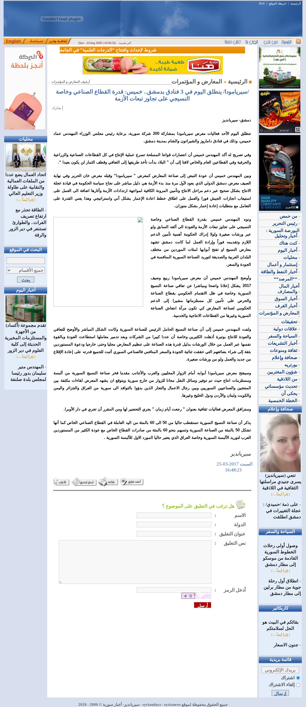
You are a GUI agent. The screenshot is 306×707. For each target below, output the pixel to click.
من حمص (289, 216)
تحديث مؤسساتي (282, 386)
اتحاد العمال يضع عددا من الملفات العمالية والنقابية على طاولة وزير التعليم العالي (25, 184)
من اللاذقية (288, 379)
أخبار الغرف (287, 305)
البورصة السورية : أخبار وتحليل (282, 233)
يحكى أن (290, 393)
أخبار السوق (287, 298)
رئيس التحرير (286, 223)
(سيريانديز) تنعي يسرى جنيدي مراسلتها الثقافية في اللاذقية (280, 481)
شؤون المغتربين (283, 371)
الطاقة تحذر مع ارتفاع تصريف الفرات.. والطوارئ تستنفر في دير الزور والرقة (27, 222)
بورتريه (291, 364)
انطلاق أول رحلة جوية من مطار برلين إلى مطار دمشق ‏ (282, 587)
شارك (56, 108)
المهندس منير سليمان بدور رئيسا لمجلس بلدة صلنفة (28, 373)
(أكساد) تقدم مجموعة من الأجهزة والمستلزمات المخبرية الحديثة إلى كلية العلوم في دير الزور (26, 338)
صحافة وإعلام (285, 357)
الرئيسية (295, 3)
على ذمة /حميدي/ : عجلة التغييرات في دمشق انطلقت (282, 510)
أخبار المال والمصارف (288, 289)
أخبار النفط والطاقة (280, 271)
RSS (262, 3)
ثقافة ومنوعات (284, 350)
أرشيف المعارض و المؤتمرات (70, 81)
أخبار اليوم (288, 250)
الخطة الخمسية (283, 400)
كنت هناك (289, 243)
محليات (291, 257)
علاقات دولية (286, 328)
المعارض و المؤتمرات (279, 313)
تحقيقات (290, 321)
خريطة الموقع (277, 3)
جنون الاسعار (286, 644)
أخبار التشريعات (283, 343)
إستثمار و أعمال (283, 264)
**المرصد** (286, 279)
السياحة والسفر (283, 336)
